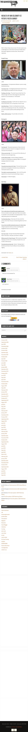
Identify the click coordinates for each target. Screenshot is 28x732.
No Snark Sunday (5, 539)
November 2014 (4, 462)
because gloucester (5, 514)
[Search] (25, 330)
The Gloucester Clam (8, 2)
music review (4, 537)
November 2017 (4, 396)
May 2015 (3, 450)
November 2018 (4, 381)
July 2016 (3, 423)
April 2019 (3, 379)
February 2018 (4, 390)
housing (3, 529)
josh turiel (3, 531)
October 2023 (4, 350)
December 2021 (4, 352)
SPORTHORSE (4, 543)
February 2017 (4, 410)
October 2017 (4, 398)
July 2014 (3, 471)
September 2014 (4, 466)
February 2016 (4, 431)
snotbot (3, 541)
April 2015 (3, 452)
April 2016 (3, 427)
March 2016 (3, 429)
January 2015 (4, 458)
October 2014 (4, 464)
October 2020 (4, 360)
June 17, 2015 (16, 21)
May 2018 (3, 388)
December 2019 (4, 369)
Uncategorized (6, 22)
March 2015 (3, 454)
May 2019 (3, 377)
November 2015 (4, 437)
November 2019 (4, 371)
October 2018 (4, 383)
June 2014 (3, 473)
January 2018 (4, 392)
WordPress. (19, 727)
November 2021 (4, 354)
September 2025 (4, 342)
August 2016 (4, 421)
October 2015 (4, 439)
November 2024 (4, 346)
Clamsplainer (4, 518)
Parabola (13, 727)
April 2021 (3, 358)
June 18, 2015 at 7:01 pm (12, 280)
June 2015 (3, 448)
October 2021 (4, 356)
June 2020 (3, 363)
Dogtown (3, 520)
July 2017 (3, 404)
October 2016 (4, 417)
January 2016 (4, 433)
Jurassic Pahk (4, 257)
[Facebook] (24, 1)
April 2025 (3, 344)
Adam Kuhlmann (7, 21)
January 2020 (4, 367)
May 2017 (3, 406)
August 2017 (4, 402)
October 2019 (4, 373)
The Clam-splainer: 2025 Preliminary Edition (13, 496)
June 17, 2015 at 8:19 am (12, 270)
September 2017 (4, 400)
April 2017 (3, 408)
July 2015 (3, 446)
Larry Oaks (3, 533)
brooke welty (4, 516)
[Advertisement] (12, 564)
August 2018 (4, 385)
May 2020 (3, 365)
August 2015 (4, 444)
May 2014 (3, 475)
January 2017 (4, 412)
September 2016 (4, 419)
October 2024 (4, 348)
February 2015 (4, 456)
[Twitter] (27, 1)
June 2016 (3, 425)
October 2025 (4, 340)
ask (2, 512)
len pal (2, 535)
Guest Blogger (4, 524)
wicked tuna (4, 549)
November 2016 (4, 415)
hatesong (3, 527)
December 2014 (4, 460)
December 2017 (4, 394)
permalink (10, 252)
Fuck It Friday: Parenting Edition (21, 258)
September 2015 (4, 442)
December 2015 (4, 435)
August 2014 (4, 469)
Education (3, 522)
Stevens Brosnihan (5, 545)
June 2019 (3, 375)
